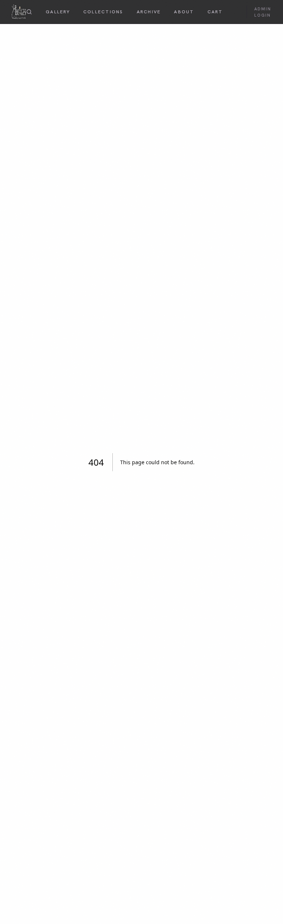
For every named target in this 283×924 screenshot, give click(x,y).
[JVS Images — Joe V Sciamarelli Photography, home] (19, 11)
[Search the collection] (29, 11)
